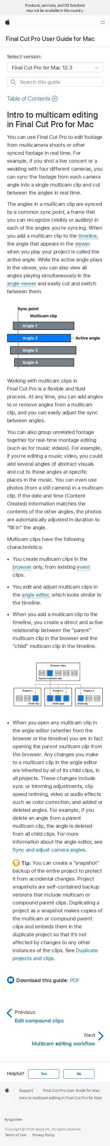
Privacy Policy (43, 1135)
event (83, 567)
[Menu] (102, 22)
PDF (75, 980)
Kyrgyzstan (13, 1119)
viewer (82, 244)
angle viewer (21, 283)
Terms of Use (15, 1135)
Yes (44, 1074)
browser (22, 567)
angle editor (35, 595)
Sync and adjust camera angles (49, 850)
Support (26, 1091)
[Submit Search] (13, 82)
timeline (87, 236)
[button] (32, 98)
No (79, 1074)
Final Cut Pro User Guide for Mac (50, 39)
